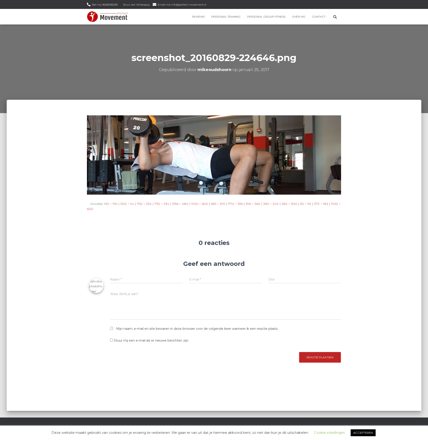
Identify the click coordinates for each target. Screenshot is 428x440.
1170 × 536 (235, 204)
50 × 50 (305, 204)
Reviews (198, 16)
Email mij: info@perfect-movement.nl (182, 4)
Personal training (226, 16)
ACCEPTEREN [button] (363, 432)
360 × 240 (271, 204)
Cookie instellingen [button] (329, 432)
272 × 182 (321, 204)
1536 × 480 (180, 204)
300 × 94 (127, 204)
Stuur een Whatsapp (136, 4)
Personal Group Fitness (266, 16)
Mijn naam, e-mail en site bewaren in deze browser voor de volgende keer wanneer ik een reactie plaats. (197, 329)
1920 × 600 (199, 204)
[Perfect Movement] (107, 16)
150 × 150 (110, 204)
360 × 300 (289, 204)
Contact (318, 16)
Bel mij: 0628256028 (104, 4)
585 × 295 (218, 204)
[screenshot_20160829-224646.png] (214, 155)
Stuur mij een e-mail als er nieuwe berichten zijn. (151, 340)
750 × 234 (144, 204)
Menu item (210, 5)
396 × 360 (253, 204)
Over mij (298, 16)
